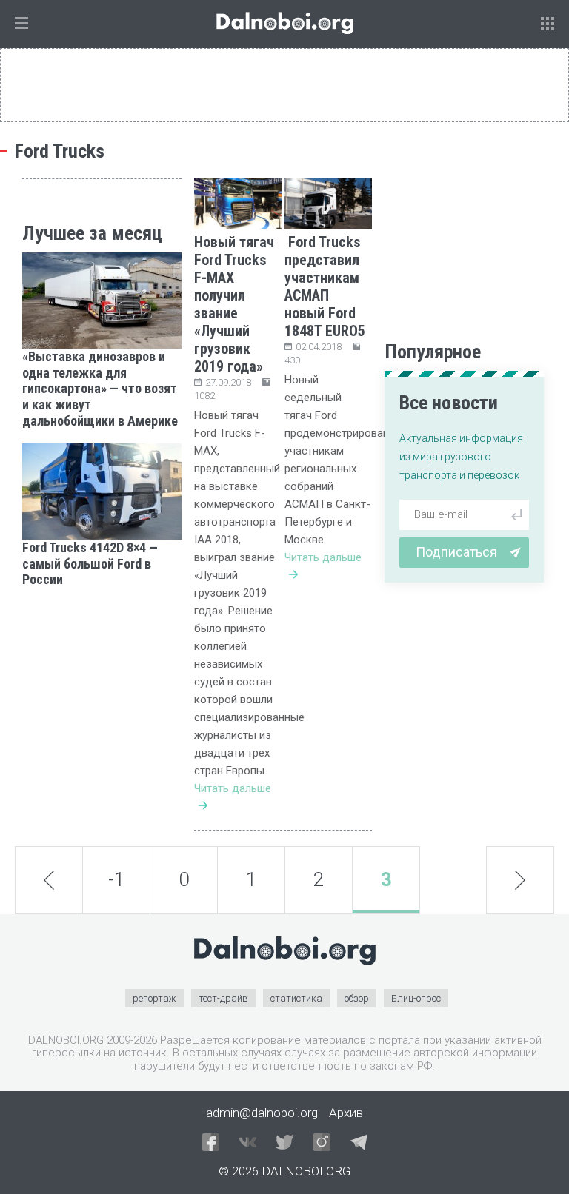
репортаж (154, 998)
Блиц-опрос (416, 998)
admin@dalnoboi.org (262, 1112)
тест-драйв (223, 998)
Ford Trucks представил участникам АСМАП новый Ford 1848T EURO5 (324, 286)
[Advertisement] (102, 677)
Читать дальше (232, 788)
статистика (296, 998)
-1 (116, 879)
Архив (346, 1112)
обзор (357, 998)
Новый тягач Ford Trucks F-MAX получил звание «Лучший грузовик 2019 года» (234, 304)
